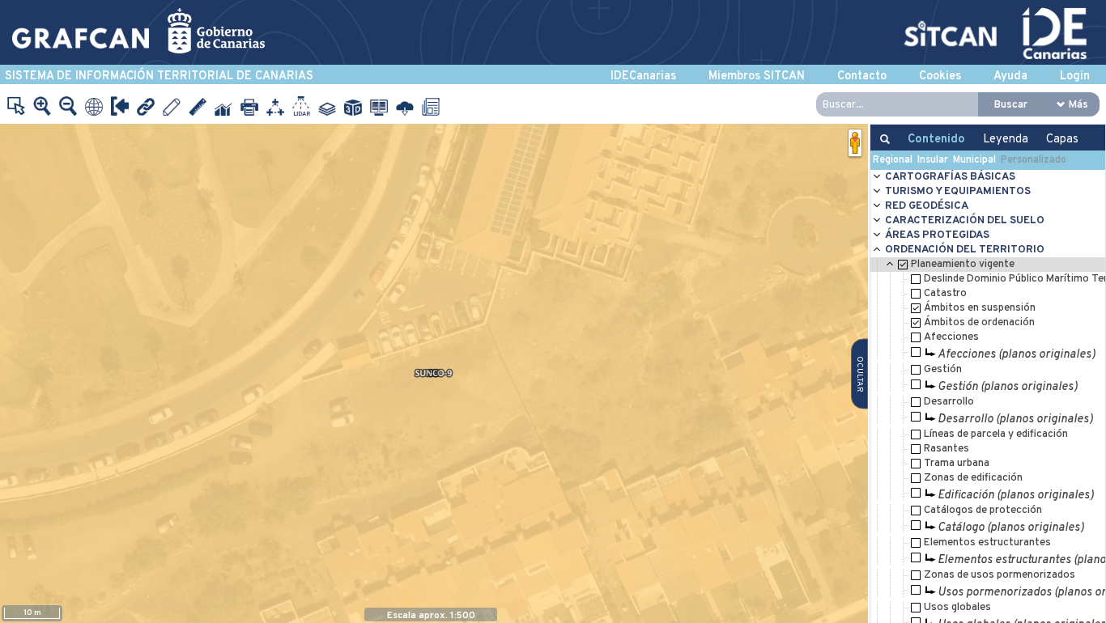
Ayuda (1010, 76)
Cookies (940, 76)
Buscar (1010, 105)
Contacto (862, 76)
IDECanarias (643, 76)
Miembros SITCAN (756, 76)
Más (1078, 105)
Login (1075, 76)
